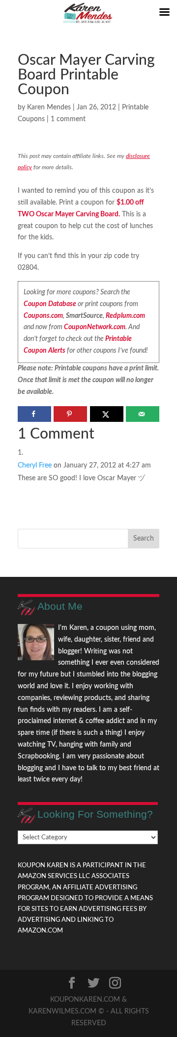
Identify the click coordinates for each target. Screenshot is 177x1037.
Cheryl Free (35, 465)
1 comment (68, 119)
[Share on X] (106, 414)
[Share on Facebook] (34, 414)
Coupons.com (43, 315)
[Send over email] (142, 414)
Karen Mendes (49, 107)
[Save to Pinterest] (70, 414)
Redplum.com (125, 315)
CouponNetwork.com (94, 327)
